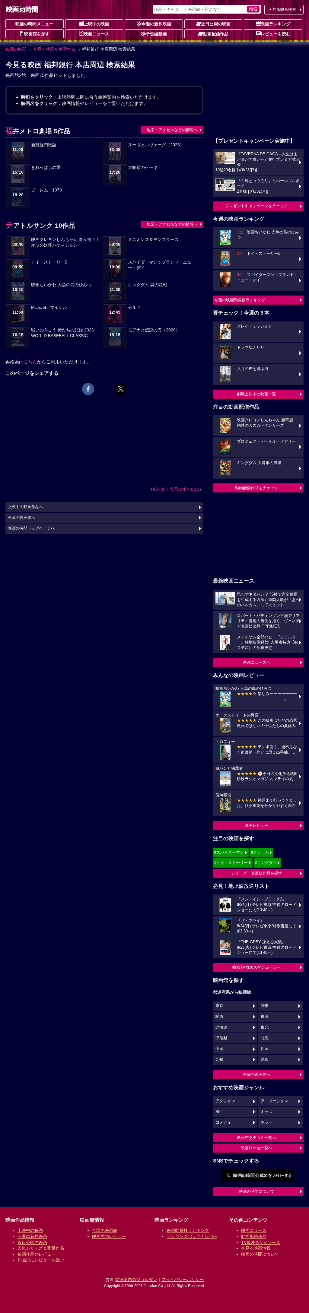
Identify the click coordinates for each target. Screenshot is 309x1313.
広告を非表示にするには (176, 489)
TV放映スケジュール (260, 1242)
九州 (219, 1060)
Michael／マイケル (49, 307)
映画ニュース (96, 33)
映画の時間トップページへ (31, 528)
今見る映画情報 (256, 1248)
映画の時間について (256, 1191)
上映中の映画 (96, 23)
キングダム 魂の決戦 (147, 285)
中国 (219, 1049)
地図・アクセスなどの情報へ (172, 130)
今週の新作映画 (156, 23)
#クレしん (260, 852)
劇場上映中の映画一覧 (256, 394)
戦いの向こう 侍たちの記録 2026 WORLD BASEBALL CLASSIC (62, 333)
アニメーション (274, 1101)
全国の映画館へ (256, 1074)
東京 (219, 1006)
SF (218, 1112)
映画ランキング (275, 23)
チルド (134, 307)
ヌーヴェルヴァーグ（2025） (156, 145)
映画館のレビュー (109, 1236)
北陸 (265, 1038)
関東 (265, 1006)
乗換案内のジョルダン (136, 1279)
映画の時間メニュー (34, 23)
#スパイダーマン (229, 852)
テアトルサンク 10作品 (40, 225)
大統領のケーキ (143, 167)
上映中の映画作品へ (25, 507)
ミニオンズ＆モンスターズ (153, 239)
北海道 (221, 1027)
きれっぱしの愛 (46, 167)
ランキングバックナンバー (192, 1236)
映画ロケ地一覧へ (256, 1148)
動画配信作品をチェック (256, 488)
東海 (265, 1016)
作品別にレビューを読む (41, 1260)
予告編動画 (156, 33)
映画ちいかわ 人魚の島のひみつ (61, 285)
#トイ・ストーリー (231, 862)
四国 (265, 1049)
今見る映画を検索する (54, 49)
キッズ (266, 1112)
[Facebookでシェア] (88, 389)
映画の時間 (16, 49)
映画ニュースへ (256, 662)
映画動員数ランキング (188, 1230)
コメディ (223, 1122)
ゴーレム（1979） (48, 190)
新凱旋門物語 (43, 145)
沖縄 (265, 1060)
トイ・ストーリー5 (49, 262)
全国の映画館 (104, 1230)
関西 (219, 1016)
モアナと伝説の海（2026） (154, 330)
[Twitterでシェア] (121, 389)
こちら (30, 361)
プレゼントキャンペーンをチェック (256, 206)
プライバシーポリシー (182, 1279)
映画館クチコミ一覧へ (256, 1137)
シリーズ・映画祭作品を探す (256, 873)
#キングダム (266, 862)
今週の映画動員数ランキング (239, 300)
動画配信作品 (215, 33)
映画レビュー (256, 825)
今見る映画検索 (282, 9)
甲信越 (221, 1038)
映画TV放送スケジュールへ (256, 967)
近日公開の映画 (216, 23)
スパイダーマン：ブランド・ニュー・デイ (159, 265)
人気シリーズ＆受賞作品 (41, 1248)
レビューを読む (275, 33)
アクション (225, 1101)
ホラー (266, 1122)
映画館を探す (36, 33)
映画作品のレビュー (37, 1254)
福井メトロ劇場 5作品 (37, 131)
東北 (265, 1027)
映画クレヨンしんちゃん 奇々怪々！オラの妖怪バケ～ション (65, 242)
